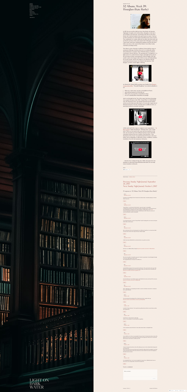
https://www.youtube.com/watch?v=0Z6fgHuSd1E (131, 280)
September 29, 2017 (127, 265)
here (152, 209)
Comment (154, 378)
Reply (124, 214)
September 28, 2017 (127, 195)
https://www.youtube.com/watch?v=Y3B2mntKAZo (146, 248)
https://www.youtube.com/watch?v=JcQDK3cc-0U (131, 270)
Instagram (124, 388)
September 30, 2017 (127, 286)
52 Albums (131, 176)
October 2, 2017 (126, 315)
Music (134, 176)
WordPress (155, 388)
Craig (125, 203)
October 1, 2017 (126, 296)
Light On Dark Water (39, 384)
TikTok (128, 388)
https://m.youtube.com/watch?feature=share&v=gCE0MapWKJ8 (134, 299)
